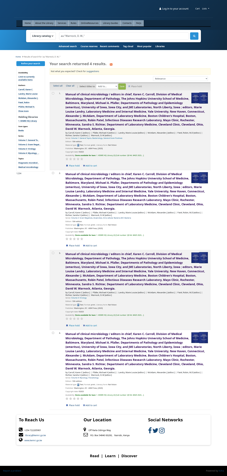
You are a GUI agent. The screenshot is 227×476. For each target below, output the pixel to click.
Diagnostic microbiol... (28, 163)
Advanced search (68, 46)
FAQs (138, 23)
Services (62, 23)
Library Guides (110, 23)
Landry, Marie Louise (28, 94)
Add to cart (91, 165)
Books (21, 130)
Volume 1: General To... (28, 140)
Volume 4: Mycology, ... (28, 153)
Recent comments (109, 46)
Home (28, 23)
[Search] (194, 36)
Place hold (74, 165)
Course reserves (89, 46)
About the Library (44, 23)
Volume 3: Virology (27, 149)
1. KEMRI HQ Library (27, 121)
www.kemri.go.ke (32, 440)
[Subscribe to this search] (111, 64)
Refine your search (30, 63)
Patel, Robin (23, 102)
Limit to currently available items (26, 78)
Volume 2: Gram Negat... (29, 144)
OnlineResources (90, 23)
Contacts (127, 23)
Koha (221, 470)
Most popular (144, 46)
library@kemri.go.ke (34, 435)
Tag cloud (128, 46)
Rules (73, 23)
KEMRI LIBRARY (24, 9)
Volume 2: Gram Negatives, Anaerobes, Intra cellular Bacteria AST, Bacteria (101, 218)
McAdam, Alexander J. (28, 98)
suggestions (92, 71)
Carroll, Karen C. (25, 89)
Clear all (70, 85)
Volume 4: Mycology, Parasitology (85, 378)
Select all (58, 85)
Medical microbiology (28, 167)
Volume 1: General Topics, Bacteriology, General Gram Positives (96, 138)
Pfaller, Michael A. (26, 106)
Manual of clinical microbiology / (135, 111)
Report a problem (12, 470)
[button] (197, 9)
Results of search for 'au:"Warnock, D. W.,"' (42, 56)
